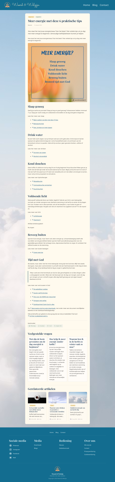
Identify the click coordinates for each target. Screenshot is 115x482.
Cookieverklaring (89, 454)
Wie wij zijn (87, 445)
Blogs (36, 448)
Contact (104, 5)
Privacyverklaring (89, 451)
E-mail (50, 326)
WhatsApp (32, 326)
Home (86, 5)
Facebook (42, 326)
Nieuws (61, 445)
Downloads (37, 445)
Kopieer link (59, 326)
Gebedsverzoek (64, 448)
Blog (94, 5)
